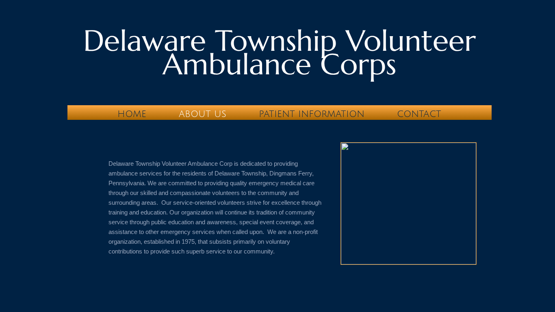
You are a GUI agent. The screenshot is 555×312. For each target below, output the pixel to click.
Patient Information (311, 114)
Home (131, 114)
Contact (419, 114)
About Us (202, 114)
